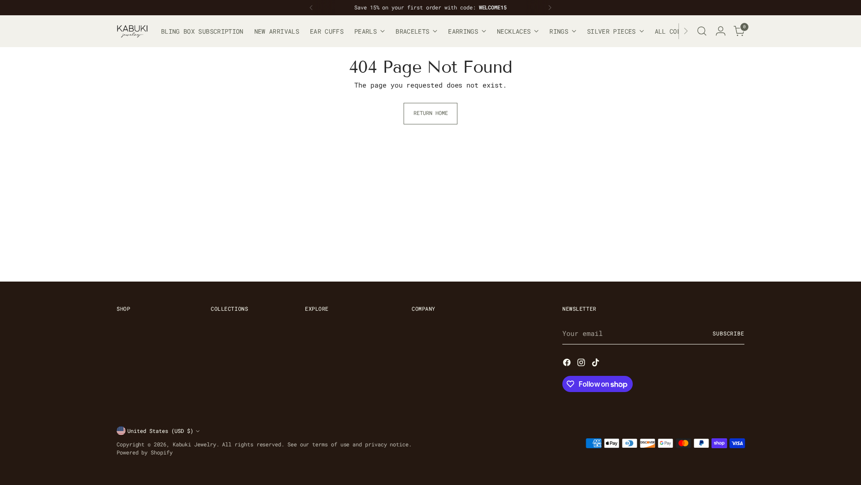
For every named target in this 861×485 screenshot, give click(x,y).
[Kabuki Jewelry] (132, 31)
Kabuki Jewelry (194, 444)
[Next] (550, 7)
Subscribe (728, 333)
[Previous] (311, 7)
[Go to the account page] (721, 31)
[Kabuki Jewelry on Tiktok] (596, 364)
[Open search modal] (702, 31)
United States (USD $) (160, 431)
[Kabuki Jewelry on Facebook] (567, 364)
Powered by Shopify (145, 452)
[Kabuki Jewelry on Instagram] (582, 364)
